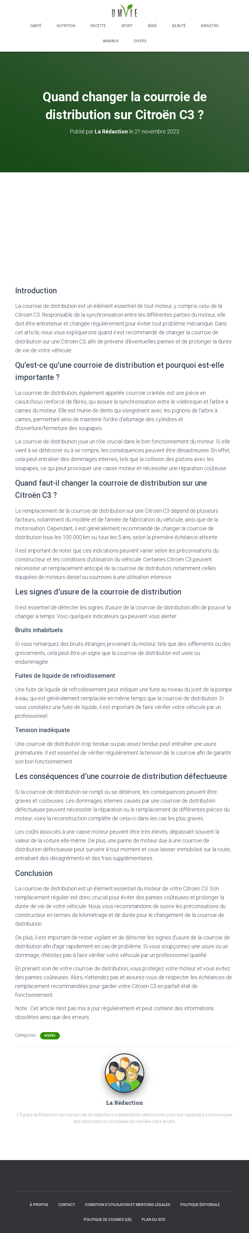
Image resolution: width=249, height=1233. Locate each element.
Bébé (152, 26)
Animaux (111, 41)
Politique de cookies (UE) (108, 1220)
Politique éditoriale (200, 1205)
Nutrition (66, 26)
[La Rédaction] (124, 1072)
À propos (38, 1205)
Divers (140, 41)
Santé (36, 26)
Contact (66, 1205)
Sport (127, 26)
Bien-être (210, 26)
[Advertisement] (124, 217)
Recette (98, 26)
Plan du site (153, 1220)
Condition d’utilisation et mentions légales (127, 1205)
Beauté (179, 26)
